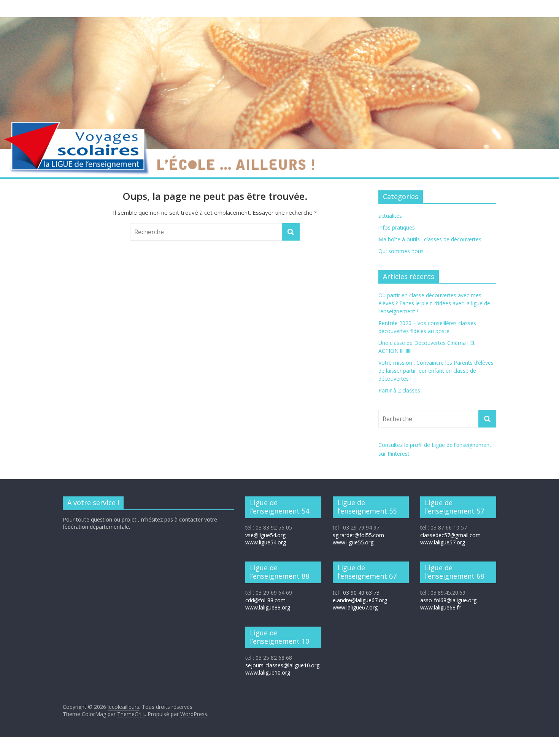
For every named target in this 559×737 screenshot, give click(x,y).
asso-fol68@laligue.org (448, 600)
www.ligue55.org (353, 542)
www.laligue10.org (267, 672)
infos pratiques (396, 227)
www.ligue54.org (265, 542)
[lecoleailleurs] (279, 22)
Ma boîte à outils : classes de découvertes (429, 239)
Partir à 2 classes (399, 390)
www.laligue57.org (442, 542)
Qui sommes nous (401, 251)
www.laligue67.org (355, 607)
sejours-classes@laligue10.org (282, 665)
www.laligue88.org (267, 607)
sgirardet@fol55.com (358, 535)
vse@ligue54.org (265, 535)
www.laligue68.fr (440, 607)
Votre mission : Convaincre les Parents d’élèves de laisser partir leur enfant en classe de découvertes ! (436, 370)
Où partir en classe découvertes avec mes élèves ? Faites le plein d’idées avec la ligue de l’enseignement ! (434, 303)
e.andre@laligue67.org (360, 600)
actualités (390, 215)
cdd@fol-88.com (265, 600)
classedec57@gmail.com (450, 535)
